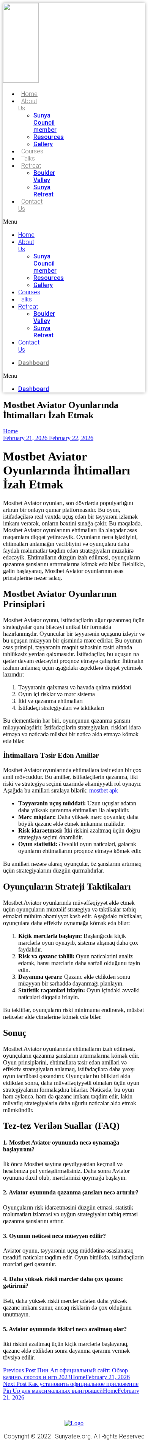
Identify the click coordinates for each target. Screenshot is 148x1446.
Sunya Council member (45, 122)
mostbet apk (103, 790)
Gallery (43, 144)
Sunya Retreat (43, 191)
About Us (27, 104)
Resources (48, 137)
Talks (28, 158)
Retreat (31, 165)
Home (29, 93)
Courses (32, 151)
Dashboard (33, 362)
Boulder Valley (44, 176)
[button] (17, 221)
